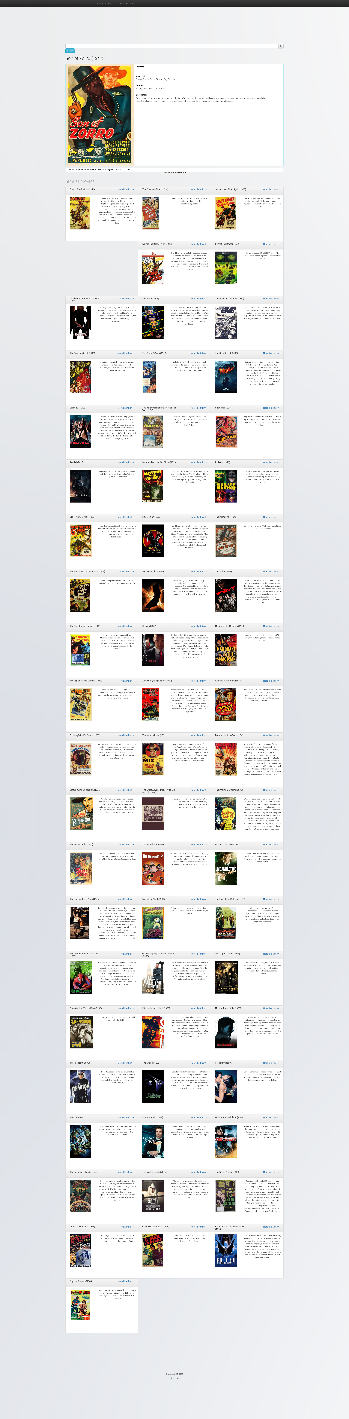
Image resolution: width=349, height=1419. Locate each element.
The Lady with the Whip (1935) (85, 899)
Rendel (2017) (77, 462)
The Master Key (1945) (226, 516)
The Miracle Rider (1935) (154, 735)
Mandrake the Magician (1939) (230, 626)
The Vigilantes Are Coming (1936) (86, 680)
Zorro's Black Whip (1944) (82, 189)
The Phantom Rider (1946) (155, 189)
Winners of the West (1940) (228, 680)
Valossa (171, 1374)
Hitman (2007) (149, 626)
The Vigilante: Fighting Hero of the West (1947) (159, 409)
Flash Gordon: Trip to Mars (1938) (86, 1008)
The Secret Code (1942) (81, 844)
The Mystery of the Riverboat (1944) (87, 571)
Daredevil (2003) (78, 407)
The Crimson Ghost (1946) (82, 353)
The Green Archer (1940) (227, 1171)
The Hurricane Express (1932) (229, 298)
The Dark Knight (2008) (226, 353)
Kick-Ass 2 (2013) (150, 298)
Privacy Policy (175, 1378)
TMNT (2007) (76, 1117)
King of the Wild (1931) (153, 899)
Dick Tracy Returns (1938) (82, 1226)
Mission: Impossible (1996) (228, 1008)
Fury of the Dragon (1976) (227, 243)
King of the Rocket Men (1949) (157, 243)
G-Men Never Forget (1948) (155, 1226)
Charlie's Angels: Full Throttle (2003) (84, 300)
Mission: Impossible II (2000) (156, 1008)
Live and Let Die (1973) (226, 844)
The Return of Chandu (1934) (84, 1171)
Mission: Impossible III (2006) (229, 1117)
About (120, 3)
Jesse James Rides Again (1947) (230, 189)
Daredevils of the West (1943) (229, 735)
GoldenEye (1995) (224, 1062)
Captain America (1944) (81, 1281)
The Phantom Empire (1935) (229, 789)
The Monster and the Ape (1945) (85, 626)
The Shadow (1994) (151, 1062)
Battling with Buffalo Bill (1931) (85, 789)
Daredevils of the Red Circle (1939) (159, 462)
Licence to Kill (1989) (152, 1117)
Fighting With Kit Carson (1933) (85, 735)
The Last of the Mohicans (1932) (230, 899)
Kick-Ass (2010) (222, 462)
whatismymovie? (105, 3)
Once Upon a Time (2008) (227, 953)
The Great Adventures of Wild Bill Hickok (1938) (158, 791)
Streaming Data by (169, 172)
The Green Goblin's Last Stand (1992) (84, 955)
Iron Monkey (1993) (151, 516)
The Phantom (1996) (80, 1062)
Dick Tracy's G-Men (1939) (82, 516)
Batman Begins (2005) (153, 571)
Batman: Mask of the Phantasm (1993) (230, 1228)
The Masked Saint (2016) (154, 1171)
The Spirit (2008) (223, 571)
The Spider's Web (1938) (154, 353)
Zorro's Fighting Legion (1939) (157, 680)
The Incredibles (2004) (153, 844)
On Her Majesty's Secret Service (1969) (158, 955)
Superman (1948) (223, 407)
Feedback (130, 3)
